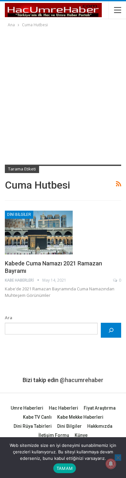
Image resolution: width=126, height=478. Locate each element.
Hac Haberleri (63, 408)
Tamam (65, 468)
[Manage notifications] (111, 464)
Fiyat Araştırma (100, 408)
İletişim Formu (53, 435)
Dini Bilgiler (19, 214)
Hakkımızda (99, 426)
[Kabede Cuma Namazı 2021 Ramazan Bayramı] (39, 232)
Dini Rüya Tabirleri (33, 426)
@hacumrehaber (81, 380)
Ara (8, 318)
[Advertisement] (63, 95)
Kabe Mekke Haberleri (80, 417)
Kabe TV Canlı (37, 417)
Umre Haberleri (27, 408)
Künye (81, 435)
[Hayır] (118, 457)
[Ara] (111, 330)
